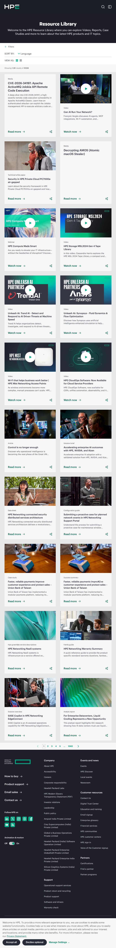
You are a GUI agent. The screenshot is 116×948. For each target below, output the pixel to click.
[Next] (78, 746)
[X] (12, 819)
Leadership (49, 808)
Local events (86, 777)
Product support (51, 896)
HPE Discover (86, 771)
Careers (47, 777)
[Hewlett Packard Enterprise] (12, 7)
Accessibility (50, 771)
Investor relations (52, 802)
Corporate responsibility (55, 782)
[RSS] (12, 825)
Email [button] (11, 792)
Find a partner (87, 869)
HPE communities (88, 831)
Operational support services (57, 885)
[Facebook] (30, 819)
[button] (103, 6)
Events (83, 766)
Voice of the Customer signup (94, 848)
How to (11, 776)
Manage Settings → (59, 942)
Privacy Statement (16, 936)
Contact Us (85, 798)
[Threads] (24, 819)
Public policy (50, 813)
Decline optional (34, 942)
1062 (70, 746)
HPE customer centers (90, 837)
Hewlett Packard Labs (54, 788)
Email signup (86, 814)
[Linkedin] (7, 819)
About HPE (49, 766)
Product (14, 784)
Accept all (11, 942)
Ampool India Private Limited (57, 819)
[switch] (10, 843)
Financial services (88, 826)
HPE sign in (85, 842)
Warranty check (51, 907)
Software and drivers (53, 902)
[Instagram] (18, 819)
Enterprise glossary (89, 820)
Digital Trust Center (89, 803)
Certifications (86, 863)
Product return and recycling (57, 891)
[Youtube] (7, 825)
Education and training (91, 809)
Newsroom (85, 782)
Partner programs (88, 874)
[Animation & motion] (12, 843)
